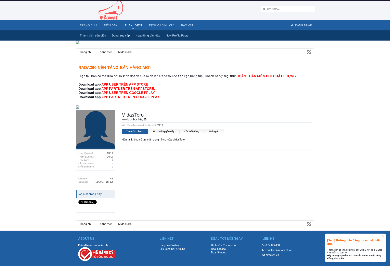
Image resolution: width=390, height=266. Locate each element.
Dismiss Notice (383, 236)
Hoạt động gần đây (163, 131)
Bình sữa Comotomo (223, 245)
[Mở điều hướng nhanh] (309, 52)
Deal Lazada (218, 248)
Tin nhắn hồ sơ (134, 131)
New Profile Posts (177, 35)
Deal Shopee (218, 252)
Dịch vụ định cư (161, 25)
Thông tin (214, 131)
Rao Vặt (187, 25)
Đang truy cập (121, 35)
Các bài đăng (191, 131)
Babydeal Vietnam (170, 245)
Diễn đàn (110, 25)
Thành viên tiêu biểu (93, 35)
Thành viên (133, 25)
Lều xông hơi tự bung (172, 248)
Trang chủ (88, 25)
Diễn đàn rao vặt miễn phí (93, 245)
